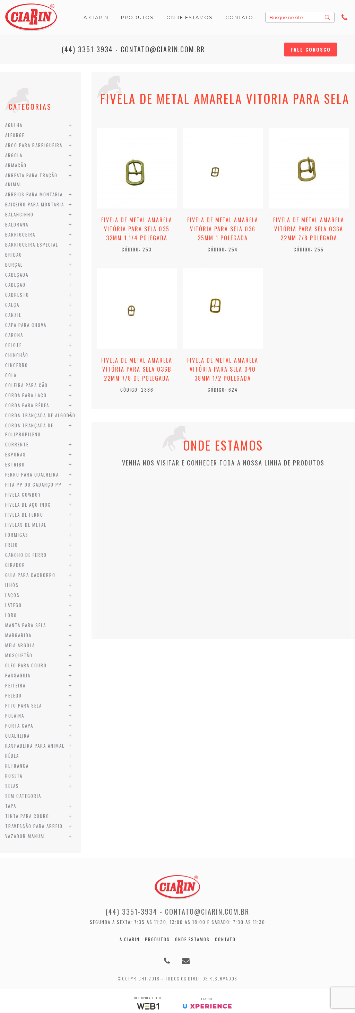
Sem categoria (23, 795)
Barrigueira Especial (31, 244)
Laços (12, 595)
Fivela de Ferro (24, 514)
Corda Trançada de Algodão (40, 415)
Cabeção (15, 284)
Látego (13, 605)
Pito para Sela (23, 705)
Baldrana (16, 224)
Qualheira (17, 735)
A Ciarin (130, 939)
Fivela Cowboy (23, 494)
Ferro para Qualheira (32, 474)
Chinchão (16, 355)
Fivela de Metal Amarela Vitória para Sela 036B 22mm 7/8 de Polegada (136, 369)
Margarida (18, 635)
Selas (12, 785)
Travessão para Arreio (34, 826)
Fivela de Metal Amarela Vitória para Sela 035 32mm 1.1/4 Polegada (136, 229)
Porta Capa (19, 725)
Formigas (16, 534)
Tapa (10, 805)
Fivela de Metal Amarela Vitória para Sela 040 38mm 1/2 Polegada (222, 369)
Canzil (13, 314)
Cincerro (16, 365)
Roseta (14, 775)
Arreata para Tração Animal (31, 180)
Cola (11, 375)
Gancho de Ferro (26, 554)
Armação (16, 165)
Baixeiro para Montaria (34, 204)
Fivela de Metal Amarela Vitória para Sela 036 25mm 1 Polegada (222, 229)
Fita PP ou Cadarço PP (33, 484)
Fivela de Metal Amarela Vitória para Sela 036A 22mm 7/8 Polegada (308, 229)
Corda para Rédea (27, 405)
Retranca (17, 765)
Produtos (157, 939)
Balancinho (19, 214)
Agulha (14, 125)
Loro (11, 615)
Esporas (15, 454)
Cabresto (17, 294)
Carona (14, 334)
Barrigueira (20, 234)
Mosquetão (19, 655)
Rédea (12, 755)
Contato (225, 939)
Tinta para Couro (27, 815)
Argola (14, 155)
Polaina (14, 715)
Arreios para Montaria (34, 194)
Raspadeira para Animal (34, 745)
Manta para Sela (25, 625)
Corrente (17, 444)
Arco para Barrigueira (33, 145)
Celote (13, 344)
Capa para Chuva (25, 324)
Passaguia (18, 675)
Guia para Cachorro (30, 574)
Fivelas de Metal (25, 524)
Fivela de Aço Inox (28, 504)
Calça (12, 304)
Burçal (14, 264)
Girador (15, 564)
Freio (11, 544)
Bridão (13, 254)
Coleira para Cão (26, 385)
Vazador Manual (25, 836)
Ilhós (12, 584)
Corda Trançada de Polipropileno (29, 430)
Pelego (13, 695)
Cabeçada (16, 274)
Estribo (15, 464)
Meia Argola (20, 645)
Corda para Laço (26, 395)
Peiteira (15, 685)
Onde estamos (192, 939)
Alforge (15, 135)
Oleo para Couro (26, 665)
